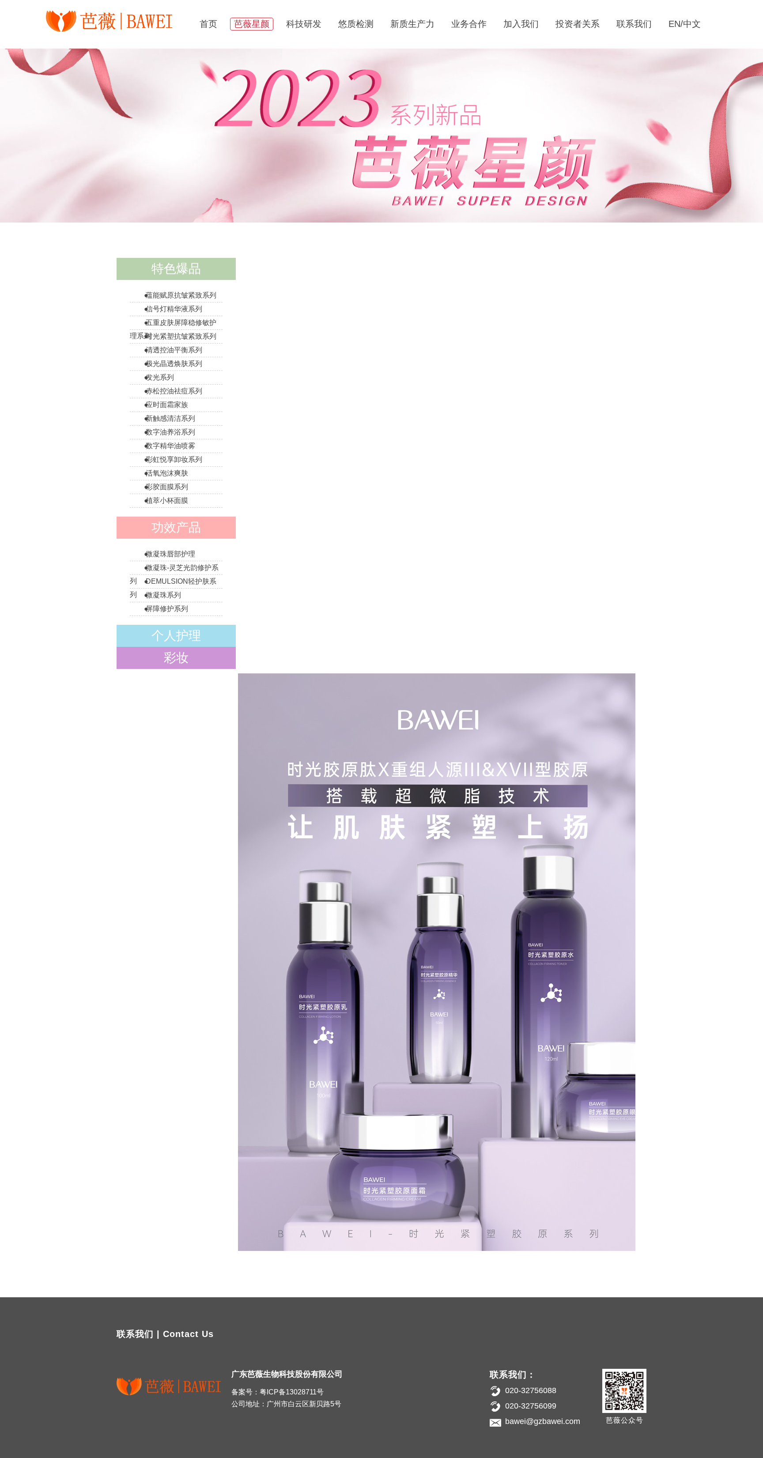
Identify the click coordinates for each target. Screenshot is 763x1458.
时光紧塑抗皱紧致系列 (181, 336)
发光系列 (160, 377)
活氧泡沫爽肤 (167, 473)
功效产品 (176, 527)
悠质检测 (356, 24)
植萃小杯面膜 (167, 500)
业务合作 (469, 24)
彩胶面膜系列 (167, 487)
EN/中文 (685, 24)
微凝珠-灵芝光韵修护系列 (174, 574)
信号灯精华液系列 (174, 309)
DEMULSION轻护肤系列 (173, 588)
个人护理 (176, 635)
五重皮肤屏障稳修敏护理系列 (173, 329)
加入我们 (521, 24)
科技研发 (303, 24)
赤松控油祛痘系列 (174, 391)
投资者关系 (577, 24)
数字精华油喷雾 (170, 445)
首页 (208, 24)
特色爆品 (176, 269)
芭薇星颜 (251, 24)
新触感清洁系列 (170, 418)
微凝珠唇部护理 (170, 554)
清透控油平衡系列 (174, 350)
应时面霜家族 (167, 404)
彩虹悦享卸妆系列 (174, 459)
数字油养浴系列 (170, 432)
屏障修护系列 (167, 608)
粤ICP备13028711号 (292, 1392)
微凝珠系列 (163, 595)
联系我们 (634, 24)
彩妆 (176, 658)
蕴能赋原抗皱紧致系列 (181, 295)
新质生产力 (412, 24)
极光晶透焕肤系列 (174, 363)
